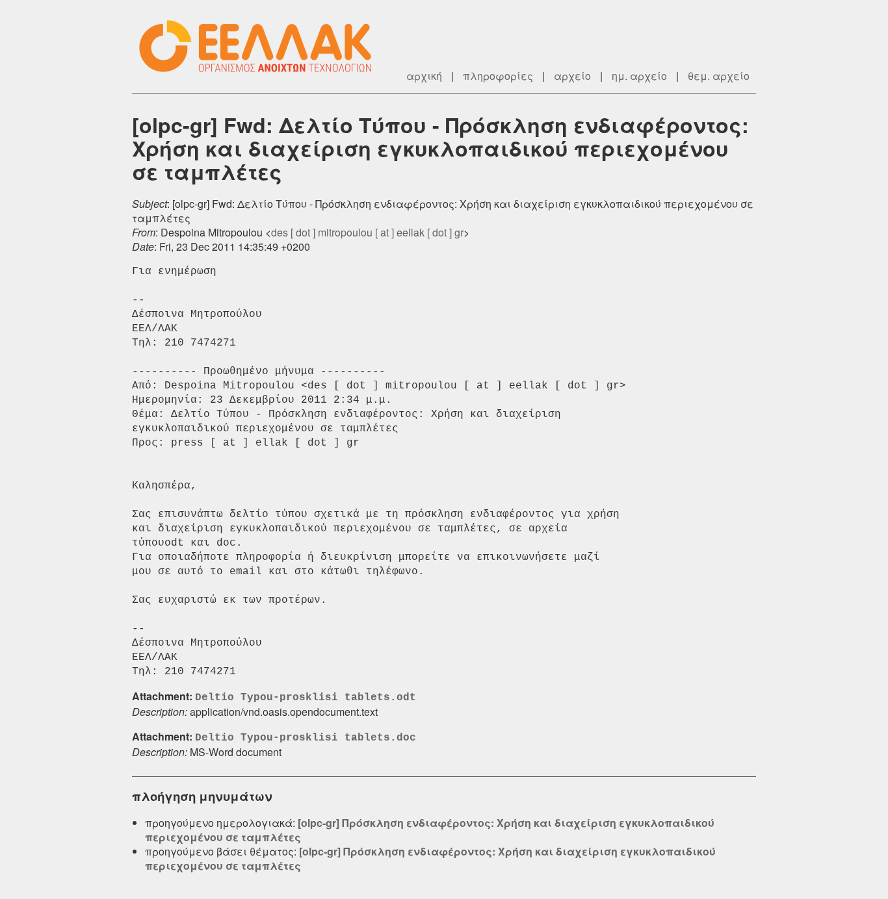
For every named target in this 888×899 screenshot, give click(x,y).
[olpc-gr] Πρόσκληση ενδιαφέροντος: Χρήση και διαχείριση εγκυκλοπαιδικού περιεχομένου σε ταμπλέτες (429, 829)
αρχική (424, 75)
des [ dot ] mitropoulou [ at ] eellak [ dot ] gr (367, 232)
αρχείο (572, 75)
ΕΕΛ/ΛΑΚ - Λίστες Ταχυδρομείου (262, 46)
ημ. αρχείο (639, 75)
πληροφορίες (498, 75)
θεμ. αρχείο (719, 75)
